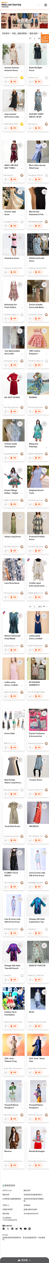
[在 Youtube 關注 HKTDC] (25, 1229)
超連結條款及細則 (30, 1209)
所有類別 (5, 33)
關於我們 (27, 1190)
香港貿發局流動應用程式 (33, 1195)
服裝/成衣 (34, 33)
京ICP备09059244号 (31, 1214)
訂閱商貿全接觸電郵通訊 (11, 1199)
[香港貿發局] (24, 1186)
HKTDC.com (7, 1190)
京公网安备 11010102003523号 (9, 1219)
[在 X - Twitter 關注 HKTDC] (8, 1229)
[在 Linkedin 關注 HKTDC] (12, 1229)
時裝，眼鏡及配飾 (19, 33)
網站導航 (5, 1214)
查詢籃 (24, 1260)
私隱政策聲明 (7, 1209)
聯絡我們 (5, 1195)
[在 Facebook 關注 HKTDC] (3, 1229)
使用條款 (27, 1205)
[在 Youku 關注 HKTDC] (29, 1229)
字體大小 (5, 1205)
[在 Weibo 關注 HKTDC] (16, 1229)
